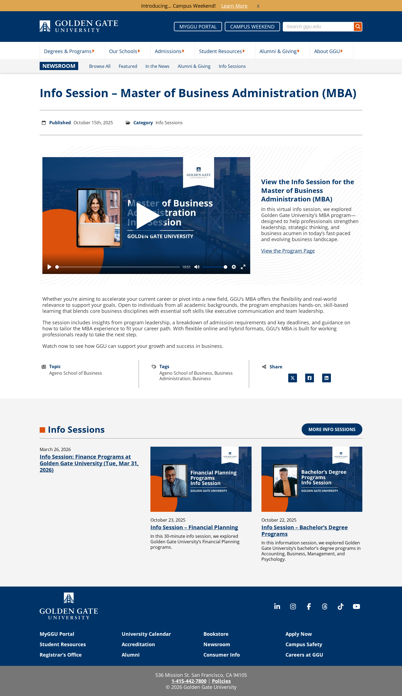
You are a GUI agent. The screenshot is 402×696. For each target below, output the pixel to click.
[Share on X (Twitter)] (292, 378)
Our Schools (123, 51)
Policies (221, 681)
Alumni (131, 654)
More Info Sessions (332, 429)
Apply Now (299, 634)
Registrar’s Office (61, 654)
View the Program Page (288, 250)
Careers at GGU (304, 654)
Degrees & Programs (68, 51)
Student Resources (220, 51)
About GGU (327, 51)
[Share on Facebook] (309, 378)
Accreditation (138, 644)
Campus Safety (304, 644)
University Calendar (146, 634)
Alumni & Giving (278, 51)
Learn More (234, 5)
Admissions (168, 51)
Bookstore (216, 634)
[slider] (117, 267)
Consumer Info (221, 654)
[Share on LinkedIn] (326, 378)
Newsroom (216, 644)
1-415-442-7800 (188, 681)
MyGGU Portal (57, 634)
